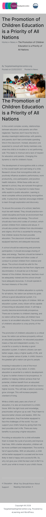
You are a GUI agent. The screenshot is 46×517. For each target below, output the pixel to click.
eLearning (16, 512)
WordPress (29, 512)
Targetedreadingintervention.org (18, 66)
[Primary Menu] (41, 6)
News (35, 69)
